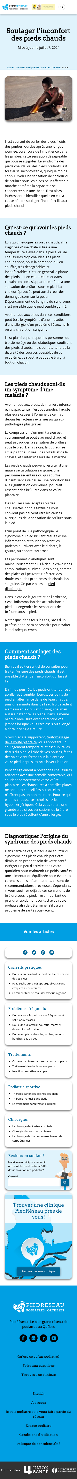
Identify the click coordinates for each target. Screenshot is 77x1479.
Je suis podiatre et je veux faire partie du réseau (38, 1414)
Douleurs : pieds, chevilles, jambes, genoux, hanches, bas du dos (38, 1036)
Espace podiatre (39, 1426)
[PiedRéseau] (38, 1307)
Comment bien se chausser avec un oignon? (39, 993)
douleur (54, 447)
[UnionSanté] (36, 1470)
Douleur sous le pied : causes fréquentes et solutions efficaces (38, 1017)
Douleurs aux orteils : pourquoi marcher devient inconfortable (36, 1027)
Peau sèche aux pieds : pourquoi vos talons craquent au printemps (38, 986)
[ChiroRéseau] (64, 1470)
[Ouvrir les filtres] (62, 7)
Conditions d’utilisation (38, 1435)
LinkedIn (43, 1339)
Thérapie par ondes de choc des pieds (35, 1094)
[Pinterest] (42, 952)
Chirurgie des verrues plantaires (31, 1131)
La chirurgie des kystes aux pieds (32, 1126)
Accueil (10, 67)
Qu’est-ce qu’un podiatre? (38, 1357)
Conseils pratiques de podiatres (33, 67)
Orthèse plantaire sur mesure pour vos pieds (39, 1061)
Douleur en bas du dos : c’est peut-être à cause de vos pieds (40, 976)
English (38, 1394)
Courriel (13, 1176)
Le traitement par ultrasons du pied (34, 1104)
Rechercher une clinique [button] (38, 1271)
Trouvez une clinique (38, 1375)
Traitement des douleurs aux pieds (33, 1066)
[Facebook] (25, 952)
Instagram (33, 1339)
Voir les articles (38, 931)
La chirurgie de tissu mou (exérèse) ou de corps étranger (37, 1138)
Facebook (23, 1339)
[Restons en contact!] (65, 1182)
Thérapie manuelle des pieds (29, 1098)
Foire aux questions (39, 1366)
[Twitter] (34, 952)
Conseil (56, 67)
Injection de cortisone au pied (30, 1071)
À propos (38, 1403)
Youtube (54, 1339)
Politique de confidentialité (38, 1444)
